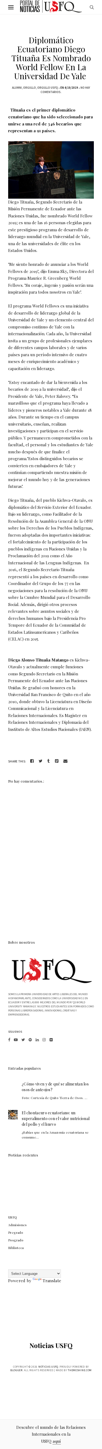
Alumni (17, 88)
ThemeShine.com (80, 1370)
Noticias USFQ (51, 1345)
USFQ (12, 1217)
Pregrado (15, 1232)
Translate (52, 1280)
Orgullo (29, 88)
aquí (56, 1441)
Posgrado (15, 1240)
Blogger (16, 1370)
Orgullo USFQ (47, 88)
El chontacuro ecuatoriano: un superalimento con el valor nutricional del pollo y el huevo (55, 1118)
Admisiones (17, 1225)
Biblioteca (16, 1247)
